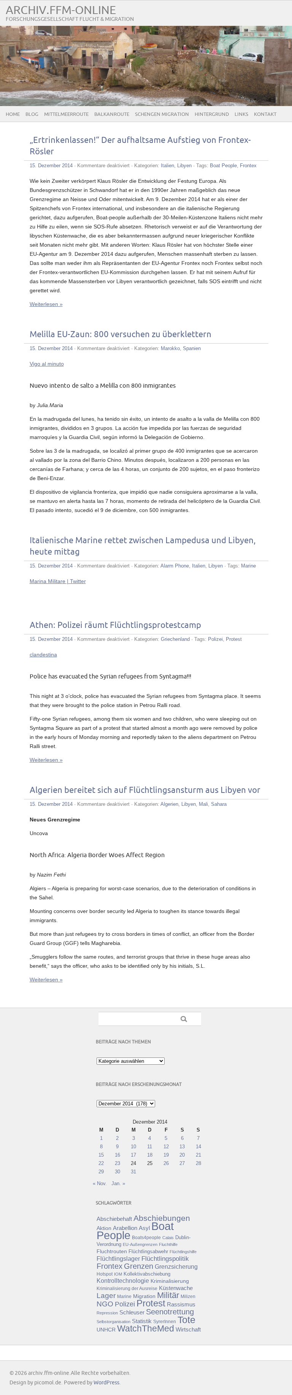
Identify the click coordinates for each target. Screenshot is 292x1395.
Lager (106, 1295)
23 (117, 1163)
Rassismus (181, 1304)
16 (117, 1155)
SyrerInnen (164, 1321)
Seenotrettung (170, 1311)
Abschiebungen (161, 1218)
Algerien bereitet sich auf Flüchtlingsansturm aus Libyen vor (145, 790)
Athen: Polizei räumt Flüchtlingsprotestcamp (115, 625)
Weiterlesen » (46, 304)
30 (117, 1172)
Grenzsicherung (176, 1266)
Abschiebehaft (114, 1219)
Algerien (169, 804)
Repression (107, 1313)
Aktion (104, 1228)
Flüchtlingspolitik (165, 1258)
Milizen (188, 1296)
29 (101, 1172)
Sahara (219, 804)
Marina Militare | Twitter (58, 581)
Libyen (184, 165)
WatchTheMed (145, 1328)
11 (149, 1146)
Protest (234, 639)
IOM (118, 1274)
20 (182, 1155)
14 (198, 1146)
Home (13, 114)
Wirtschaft (188, 1330)
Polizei (215, 639)
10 (133, 1146)
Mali (203, 804)
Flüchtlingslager (118, 1259)
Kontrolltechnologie (123, 1281)
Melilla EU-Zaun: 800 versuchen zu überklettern (120, 334)
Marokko (170, 348)
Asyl (144, 1228)
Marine (248, 566)
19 (166, 1155)
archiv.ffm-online (61, 10)
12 (166, 1146)
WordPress (106, 1382)
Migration (144, 1296)
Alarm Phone (174, 566)
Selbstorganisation (113, 1321)
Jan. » (118, 1183)
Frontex (248, 165)
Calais (168, 1237)
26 (166, 1163)
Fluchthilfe (168, 1244)
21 (198, 1155)
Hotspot (105, 1274)
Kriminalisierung (170, 1281)
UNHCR (106, 1330)
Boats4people (146, 1237)
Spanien (192, 348)
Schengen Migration (162, 114)
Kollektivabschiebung (147, 1274)
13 (182, 1146)
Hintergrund (212, 114)
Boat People (223, 165)
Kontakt (265, 114)
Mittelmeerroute (66, 114)
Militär (168, 1295)
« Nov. (100, 1183)
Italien (167, 165)
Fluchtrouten (112, 1251)
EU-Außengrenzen (140, 1244)
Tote (186, 1319)
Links (241, 114)
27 (182, 1163)
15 (101, 1155)
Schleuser (131, 1312)
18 (149, 1155)
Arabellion (125, 1228)
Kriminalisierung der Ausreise (127, 1288)
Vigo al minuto (47, 364)
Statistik (142, 1321)
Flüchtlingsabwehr (148, 1251)
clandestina (43, 655)
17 (133, 1155)
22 (101, 1163)
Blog (31, 114)
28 (198, 1163)
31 (133, 1172)
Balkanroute (111, 114)
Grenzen (138, 1266)
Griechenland (175, 639)
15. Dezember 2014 (51, 165)
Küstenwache (176, 1288)
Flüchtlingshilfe (183, 1251)
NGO (105, 1304)
